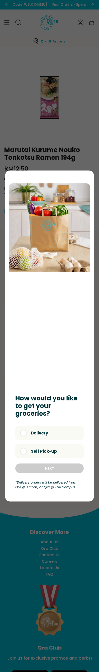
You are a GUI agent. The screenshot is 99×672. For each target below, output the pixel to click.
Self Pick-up (44, 451)
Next (49, 468)
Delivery (39, 433)
